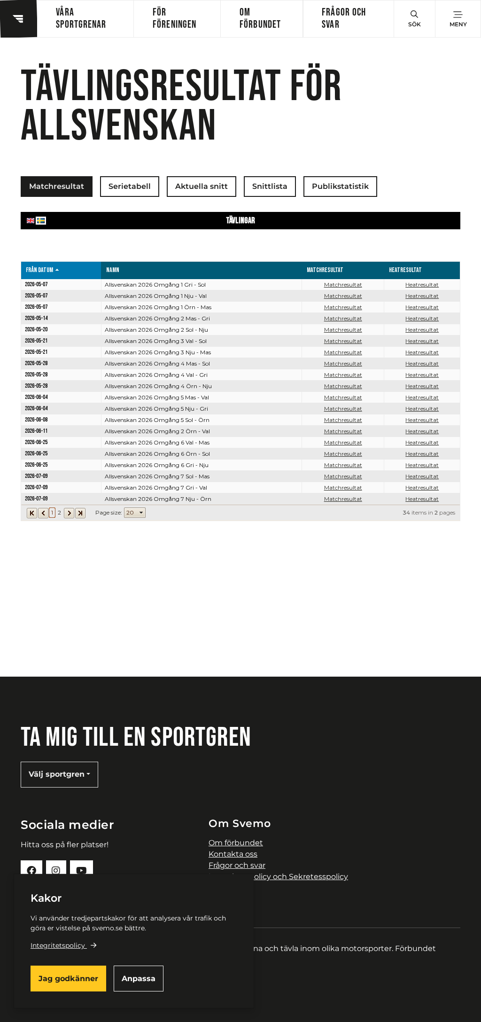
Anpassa (138, 978)
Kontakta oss (233, 854)
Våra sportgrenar (81, 18)
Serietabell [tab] (130, 186)
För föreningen (174, 18)
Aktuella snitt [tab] (201, 186)
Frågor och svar (344, 18)
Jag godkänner (68, 978)
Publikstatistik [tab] (340, 186)
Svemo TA (227, 887)
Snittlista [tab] (269, 186)
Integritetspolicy (58, 945)
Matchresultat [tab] (56, 186)
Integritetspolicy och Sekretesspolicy (278, 876)
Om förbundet (260, 18)
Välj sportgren (57, 774)
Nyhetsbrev (231, 899)
